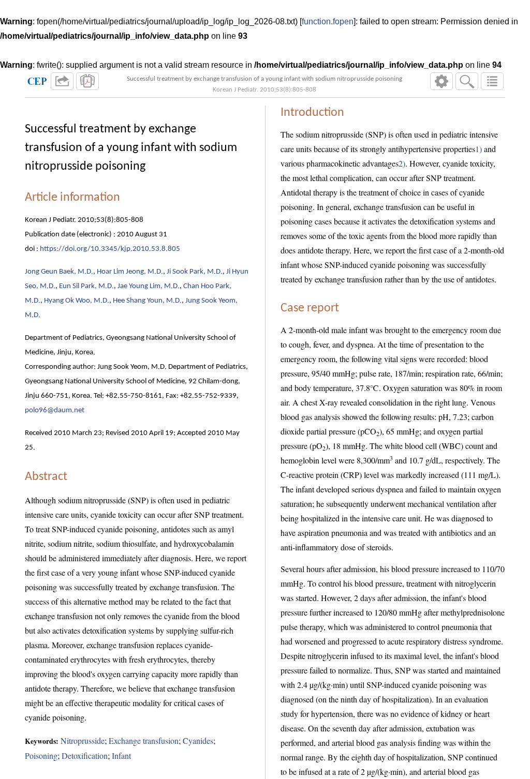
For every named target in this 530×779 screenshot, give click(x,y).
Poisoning (41, 755)
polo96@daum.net (54, 410)
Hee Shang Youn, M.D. (147, 301)
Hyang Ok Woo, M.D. (76, 301)
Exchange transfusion (144, 740)
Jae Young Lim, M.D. (148, 286)
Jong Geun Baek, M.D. (59, 272)
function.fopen (328, 21)
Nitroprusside (83, 740)
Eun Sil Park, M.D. (86, 286)
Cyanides (198, 740)
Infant (121, 755)
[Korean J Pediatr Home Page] (37, 81)
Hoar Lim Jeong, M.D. (130, 272)
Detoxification (85, 755)
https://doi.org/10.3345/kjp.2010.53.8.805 (110, 249)
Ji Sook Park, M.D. (195, 272)
